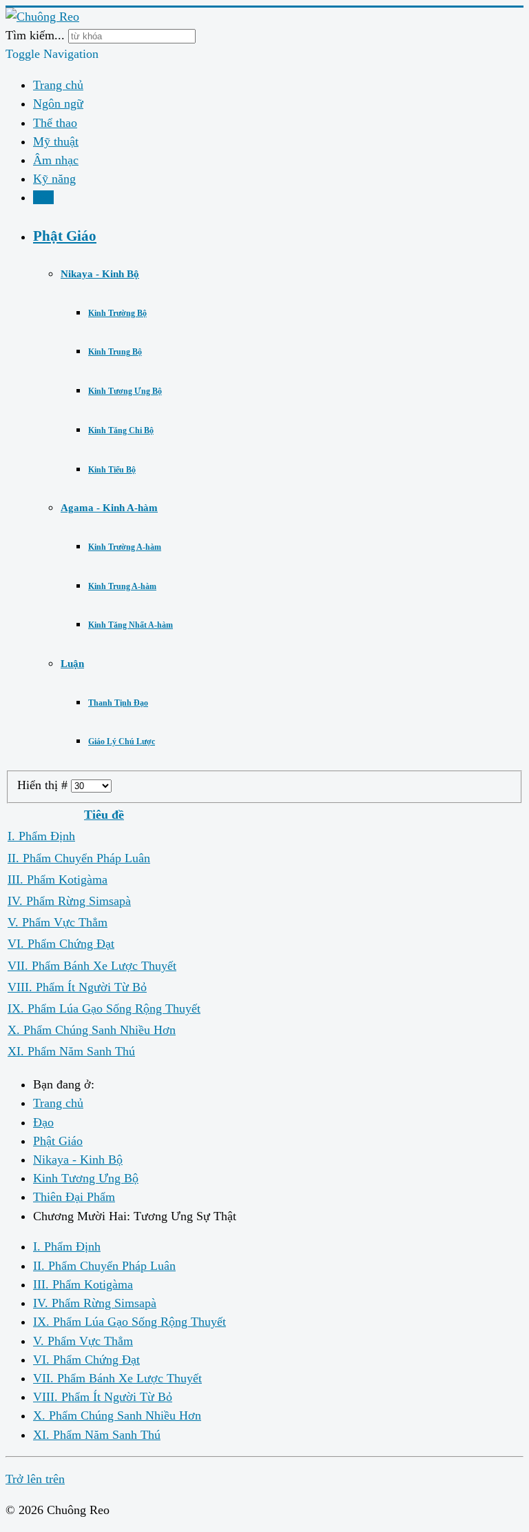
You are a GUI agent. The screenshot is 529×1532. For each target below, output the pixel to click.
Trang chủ (58, 85)
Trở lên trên (35, 1479)
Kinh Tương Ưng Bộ (125, 391)
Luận (72, 663)
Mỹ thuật (56, 141)
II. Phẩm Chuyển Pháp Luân (79, 858)
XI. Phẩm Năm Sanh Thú (71, 1051)
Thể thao (55, 123)
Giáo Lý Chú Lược (121, 741)
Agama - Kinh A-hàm (109, 507)
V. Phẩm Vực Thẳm (57, 922)
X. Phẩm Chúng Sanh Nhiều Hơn (92, 1030)
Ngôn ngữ (58, 103)
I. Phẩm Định (41, 836)
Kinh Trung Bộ (115, 352)
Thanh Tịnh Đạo (118, 703)
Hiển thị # (44, 785)
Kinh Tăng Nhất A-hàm (130, 625)
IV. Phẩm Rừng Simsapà (69, 901)
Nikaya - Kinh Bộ (100, 273)
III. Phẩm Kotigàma (57, 879)
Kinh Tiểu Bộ (112, 470)
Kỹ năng (54, 179)
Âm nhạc (56, 160)
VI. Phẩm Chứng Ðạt (61, 944)
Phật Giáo (64, 235)
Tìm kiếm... (35, 35)
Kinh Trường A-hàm (124, 547)
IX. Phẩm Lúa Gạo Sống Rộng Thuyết (104, 1008)
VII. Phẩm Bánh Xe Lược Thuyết (92, 966)
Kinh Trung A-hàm (122, 586)
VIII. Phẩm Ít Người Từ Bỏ (77, 987)
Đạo (43, 197)
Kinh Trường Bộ (117, 313)
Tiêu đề (104, 815)
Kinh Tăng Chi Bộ (121, 430)
